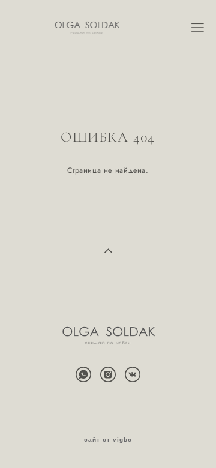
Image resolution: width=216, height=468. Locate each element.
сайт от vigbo (108, 440)
